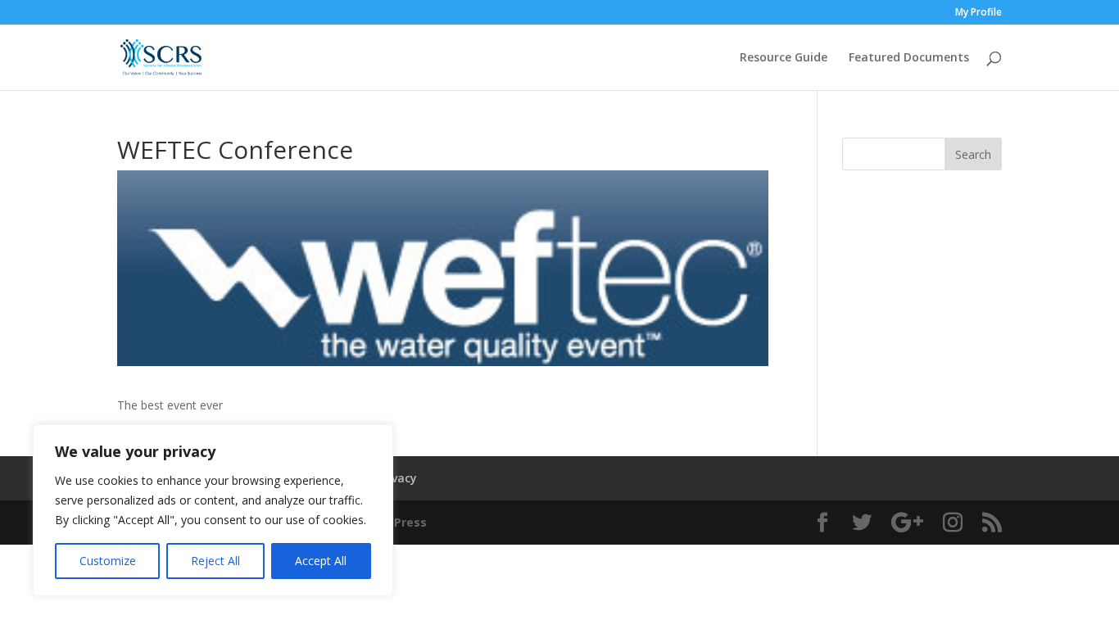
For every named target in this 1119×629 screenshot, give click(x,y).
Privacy (397, 478)
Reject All (215, 560)
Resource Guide (783, 58)
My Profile (978, 13)
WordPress (395, 522)
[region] (213, 510)
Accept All (321, 560)
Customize (107, 560)
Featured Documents (909, 58)
